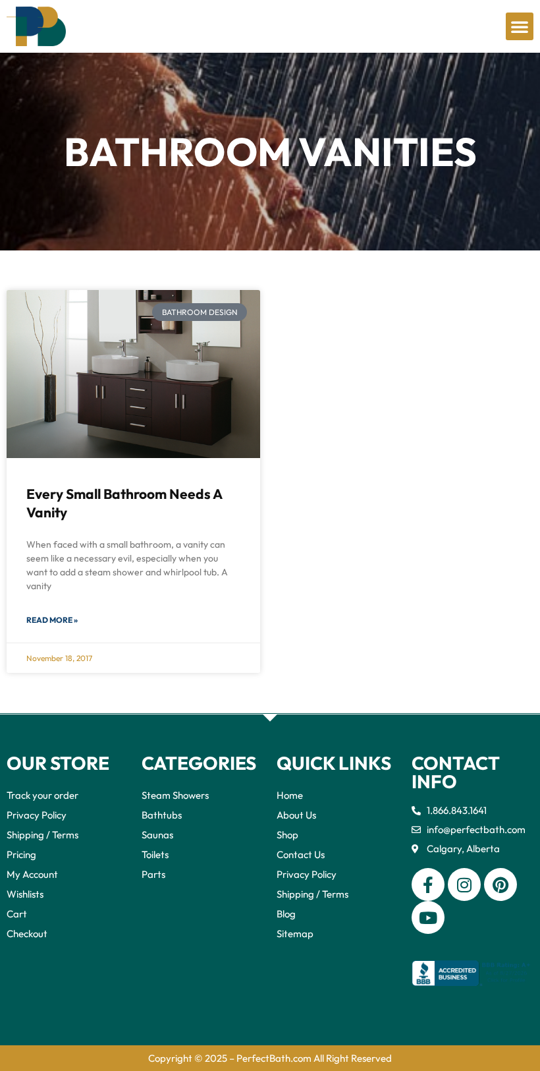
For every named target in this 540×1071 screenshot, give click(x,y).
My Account (32, 874)
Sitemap (295, 933)
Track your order (42, 795)
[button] (519, 26)
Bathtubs (162, 815)
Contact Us (301, 854)
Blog (286, 914)
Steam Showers (175, 795)
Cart (17, 914)
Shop (287, 834)
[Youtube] (428, 917)
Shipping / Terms (42, 834)
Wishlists (25, 894)
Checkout (27, 933)
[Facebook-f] (428, 884)
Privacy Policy (37, 815)
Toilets (155, 854)
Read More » (52, 620)
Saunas (157, 834)
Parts (153, 874)
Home (290, 795)
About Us (296, 815)
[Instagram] (464, 884)
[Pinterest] (500, 884)
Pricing (21, 854)
